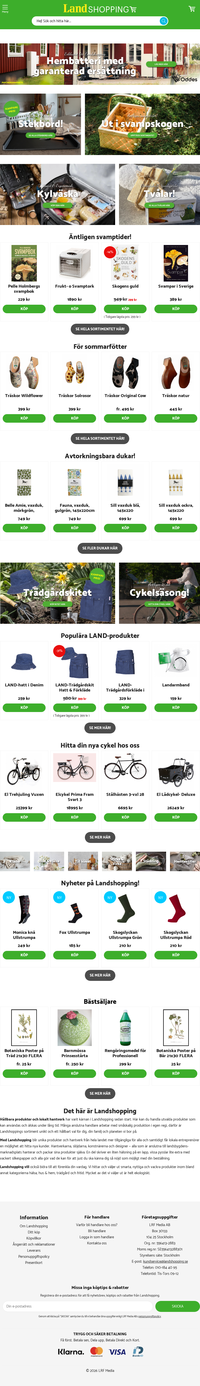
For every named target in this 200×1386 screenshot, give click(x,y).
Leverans (33, 1251)
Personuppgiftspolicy (34, 1257)
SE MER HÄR (100, 837)
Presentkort (33, 1263)
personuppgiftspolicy (150, 1316)
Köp (24, 309)
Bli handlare (97, 1231)
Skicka (177, 1306)
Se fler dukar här (100, 548)
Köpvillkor (33, 1238)
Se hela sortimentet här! (100, 329)
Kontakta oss (97, 1243)
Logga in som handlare (97, 1237)
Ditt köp (34, 1232)
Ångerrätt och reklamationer (34, 1244)
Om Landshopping (34, 1226)
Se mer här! (100, 728)
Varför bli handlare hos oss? (96, 1225)
